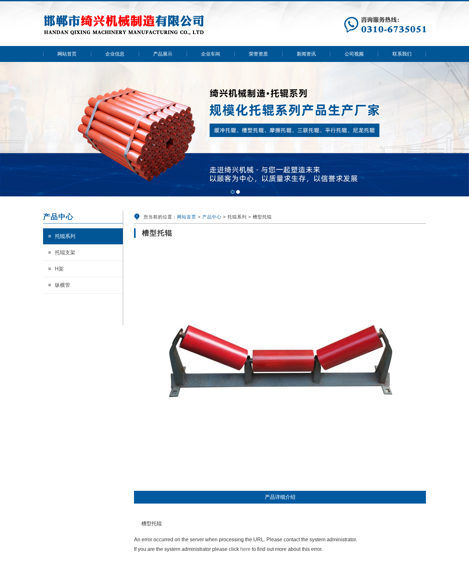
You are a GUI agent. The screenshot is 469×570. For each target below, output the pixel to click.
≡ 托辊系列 (61, 236)
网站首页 (186, 216)
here (245, 549)
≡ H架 (56, 268)
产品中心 (211, 216)
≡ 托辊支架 (61, 252)
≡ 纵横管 (59, 285)
